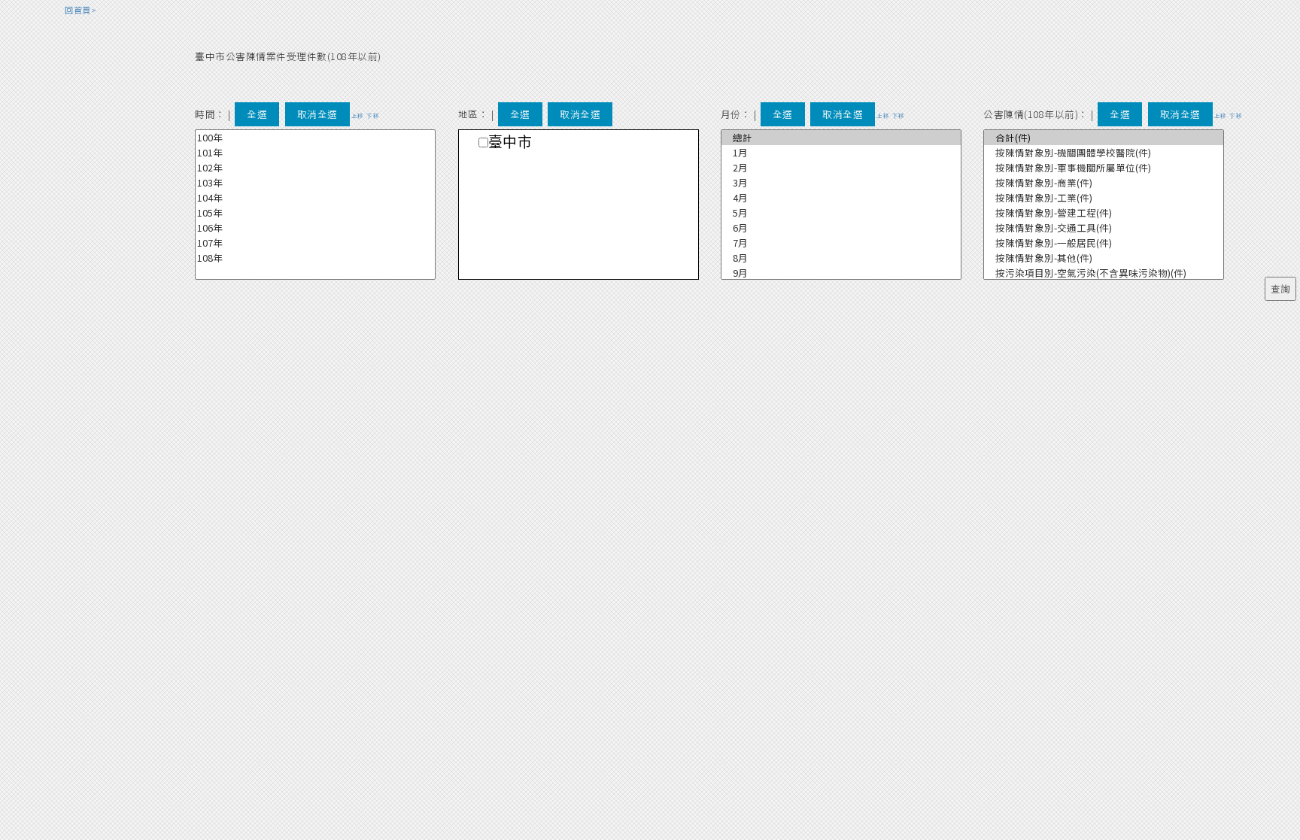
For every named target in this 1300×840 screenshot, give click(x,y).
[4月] (841, 197)
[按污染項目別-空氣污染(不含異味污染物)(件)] (1103, 273)
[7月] (841, 242)
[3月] (841, 182)
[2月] (841, 167)
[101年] (315, 152)
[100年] (315, 137)
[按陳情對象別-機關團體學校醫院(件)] (1103, 152)
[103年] (315, 182)
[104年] (315, 197)
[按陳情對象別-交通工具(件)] (1103, 227)
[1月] (841, 152)
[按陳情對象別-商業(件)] (1103, 182)
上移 (357, 115)
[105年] (315, 212)
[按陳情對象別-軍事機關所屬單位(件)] (1103, 167)
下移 (372, 115)
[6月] (841, 227)
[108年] (315, 257)
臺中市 (510, 142)
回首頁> (80, 10)
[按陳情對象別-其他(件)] (1103, 257)
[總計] (841, 137)
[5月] (841, 212)
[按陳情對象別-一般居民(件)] (1103, 242)
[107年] (315, 242)
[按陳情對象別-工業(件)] (1103, 197)
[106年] (315, 227)
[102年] (315, 167)
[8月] (841, 257)
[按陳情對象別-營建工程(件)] (1103, 212)
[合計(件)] (1103, 137)
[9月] (841, 273)
